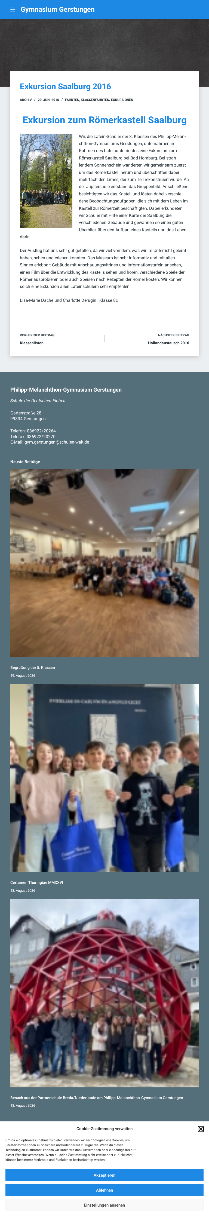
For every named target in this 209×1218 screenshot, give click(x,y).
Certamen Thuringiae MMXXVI (36, 882)
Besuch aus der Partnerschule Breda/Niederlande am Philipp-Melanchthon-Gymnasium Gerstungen (96, 1098)
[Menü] (12, 9)
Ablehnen (104, 1190)
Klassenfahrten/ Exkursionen (107, 100)
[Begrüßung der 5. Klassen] (104, 563)
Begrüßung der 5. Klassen (32, 667)
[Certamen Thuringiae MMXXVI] (104, 778)
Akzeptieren (104, 1175)
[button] (201, 1129)
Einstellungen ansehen (104, 1205)
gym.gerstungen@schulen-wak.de (56, 442)
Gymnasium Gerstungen (58, 9)
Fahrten (72, 100)
